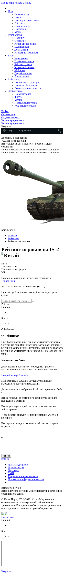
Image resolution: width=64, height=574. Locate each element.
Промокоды (21, 29)
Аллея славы (21, 76)
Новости (19, 17)
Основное (20, 40)
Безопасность (21, 46)
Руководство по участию (28, 88)
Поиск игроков (22, 94)
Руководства (15, 34)
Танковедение (22, 26)
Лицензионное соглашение (23, 476)
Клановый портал (24, 67)
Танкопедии (8, 281)
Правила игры (16, 467)
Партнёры (13, 470)
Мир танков (15, 2)
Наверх (6, 456)
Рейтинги (19, 23)
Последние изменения (26, 20)
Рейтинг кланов (23, 64)
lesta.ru (5, 459)
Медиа (18, 99)
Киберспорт (14, 79)
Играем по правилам (26, 52)
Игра (10, 11)
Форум (18, 96)
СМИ (11, 473)
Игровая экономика (25, 43)
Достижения (21, 49)
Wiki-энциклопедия (25, 105)
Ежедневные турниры (26, 82)
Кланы (11, 55)
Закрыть (6, 571)
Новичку (19, 37)
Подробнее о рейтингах (14, 375)
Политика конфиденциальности (26, 479)
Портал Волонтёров (25, 102)
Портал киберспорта (25, 85)
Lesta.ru (27, 2)
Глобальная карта (24, 61)
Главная (12, 235)
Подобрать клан (23, 73)
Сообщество (15, 91)
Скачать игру (21, 14)
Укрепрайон (21, 58)
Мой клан (19, 70)
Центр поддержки (18, 464)
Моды (17, 32)
